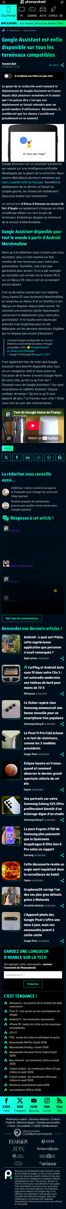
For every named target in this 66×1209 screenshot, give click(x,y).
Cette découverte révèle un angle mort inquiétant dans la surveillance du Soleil (44, 869)
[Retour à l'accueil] (33, 2)
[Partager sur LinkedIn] (27, 457)
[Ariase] (47, 1163)
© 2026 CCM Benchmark (45, 1126)
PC (21, 15)
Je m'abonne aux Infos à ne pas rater (33, 76)
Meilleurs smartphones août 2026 (29, 1085)
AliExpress (29, 694)
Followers (20, 1108)
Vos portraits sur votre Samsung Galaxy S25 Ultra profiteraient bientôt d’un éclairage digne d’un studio (44, 806)
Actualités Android (33, 906)
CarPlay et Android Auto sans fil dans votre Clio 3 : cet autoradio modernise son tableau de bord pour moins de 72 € (44, 677)
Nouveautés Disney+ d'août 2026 (29, 1047)
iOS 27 (13, 1032)
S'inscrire (33, 984)
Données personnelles (48, 1122)
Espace (53, 15)
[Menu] (3, 2)
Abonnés (34, 1108)
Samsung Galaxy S (33, 820)
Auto (43, 15)
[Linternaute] (47, 1149)
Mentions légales (26, 1122)
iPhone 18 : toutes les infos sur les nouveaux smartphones (35, 1025)
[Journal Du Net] (18, 1149)
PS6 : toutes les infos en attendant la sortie (34, 1037)
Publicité (10, 1122)
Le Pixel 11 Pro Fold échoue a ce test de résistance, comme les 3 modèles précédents (43, 740)
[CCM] (47, 1141)
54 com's (54, 65)
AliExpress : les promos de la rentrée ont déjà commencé (35, 1004)
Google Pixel (30, 754)
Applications (29, 30)
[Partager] (62, 65)
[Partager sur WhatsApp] (49, 457)
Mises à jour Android (45, 23)
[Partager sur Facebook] (16, 457)
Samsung (29, 855)
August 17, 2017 (42, 354)
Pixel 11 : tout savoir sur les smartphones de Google (34, 1012)
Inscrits (47, 1108)
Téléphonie (8, 15)
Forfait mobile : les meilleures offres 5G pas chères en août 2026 (34, 1070)
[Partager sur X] (6, 457)
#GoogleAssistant (39, 347)
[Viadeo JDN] (18, 1163)
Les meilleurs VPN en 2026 (25, 1090)
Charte (12, 1126)
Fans (6, 1108)
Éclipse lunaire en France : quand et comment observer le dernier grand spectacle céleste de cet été (43, 773)
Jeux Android (26, 23)
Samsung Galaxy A (33, 724)
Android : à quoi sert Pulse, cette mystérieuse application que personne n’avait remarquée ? (44, 644)
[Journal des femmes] (18, 1141)
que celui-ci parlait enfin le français (31, 180)
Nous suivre (59, 457)
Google (7, 448)
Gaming (32, 15)
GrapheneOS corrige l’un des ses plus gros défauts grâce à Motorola (43, 894)
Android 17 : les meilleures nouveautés (31, 1019)
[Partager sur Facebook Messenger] (38, 457)
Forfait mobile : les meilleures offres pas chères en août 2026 (33, 1078)
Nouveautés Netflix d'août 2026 (28, 1042)
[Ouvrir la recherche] (62, 2)
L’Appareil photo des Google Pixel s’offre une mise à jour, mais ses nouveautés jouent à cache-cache (42, 925)
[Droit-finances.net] (18, 1156)
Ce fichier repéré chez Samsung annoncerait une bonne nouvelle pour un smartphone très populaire (43, 710)
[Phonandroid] (8, 1175)
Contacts (55, 1119)
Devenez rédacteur (39, 1119)
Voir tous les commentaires (22, 618)
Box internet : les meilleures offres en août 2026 (34, 1062)
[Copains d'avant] (47, 1156)
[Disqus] (33, 569)
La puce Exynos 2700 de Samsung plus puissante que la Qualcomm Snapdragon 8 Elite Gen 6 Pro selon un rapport (43, 839)
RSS (59, 1108)
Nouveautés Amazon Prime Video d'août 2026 (33, 1053)
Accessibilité (24, 1126)
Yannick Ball (9, 63)
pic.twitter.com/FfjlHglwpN (20, 351)
